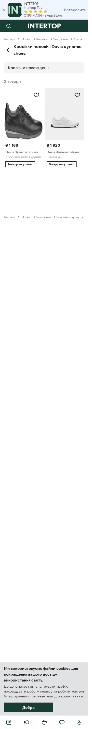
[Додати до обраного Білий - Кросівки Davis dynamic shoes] (77, 95)
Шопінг (26, 39)
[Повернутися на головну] (44, 26)
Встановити (75, 10)
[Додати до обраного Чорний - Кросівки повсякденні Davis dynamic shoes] (36, 95)
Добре (28, 707)
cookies (63, 668)
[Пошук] (9, 26)
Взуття (77, 39)
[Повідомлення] (79, 26)
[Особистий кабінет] (79, 722)
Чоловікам (60, 39)
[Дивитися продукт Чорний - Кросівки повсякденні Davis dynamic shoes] (23, 114)
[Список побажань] (62, 722)
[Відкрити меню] (26, 722)
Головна (9, 39)
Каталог (42, 39)
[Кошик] (44, 722)
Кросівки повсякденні (29, 68)
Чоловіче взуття (67, 217)
